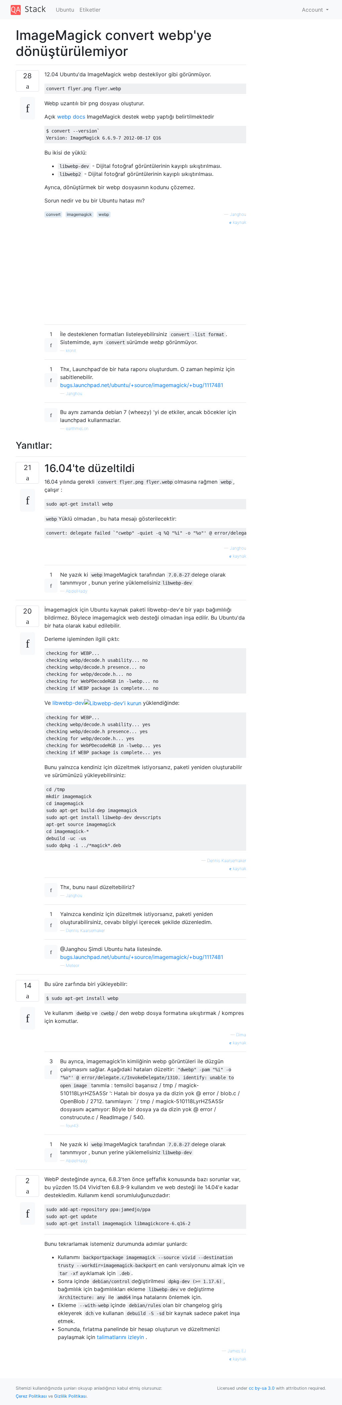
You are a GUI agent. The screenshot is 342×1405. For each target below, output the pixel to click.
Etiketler (90, 9)
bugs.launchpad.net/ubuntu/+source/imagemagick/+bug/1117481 (141, 385)
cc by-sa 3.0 (262, 1388)
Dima (241, 1034)
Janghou (238, 214)
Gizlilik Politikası (70, 1396)
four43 (72, 1125)
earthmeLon (77, 428)
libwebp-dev (68, 703)
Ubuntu (65, 9)
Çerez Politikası (31, 1396)
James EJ (236, 1350)
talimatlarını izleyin (120, 1337)
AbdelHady (77, 591)
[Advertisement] (145, 272)
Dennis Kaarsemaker (226, 860)
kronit (71, 350)
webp (104, 214)
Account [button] (313, 9)
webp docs (71, 116)
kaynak (238, 222)
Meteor (72, 965)
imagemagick (79, 214)
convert (53, 214)
